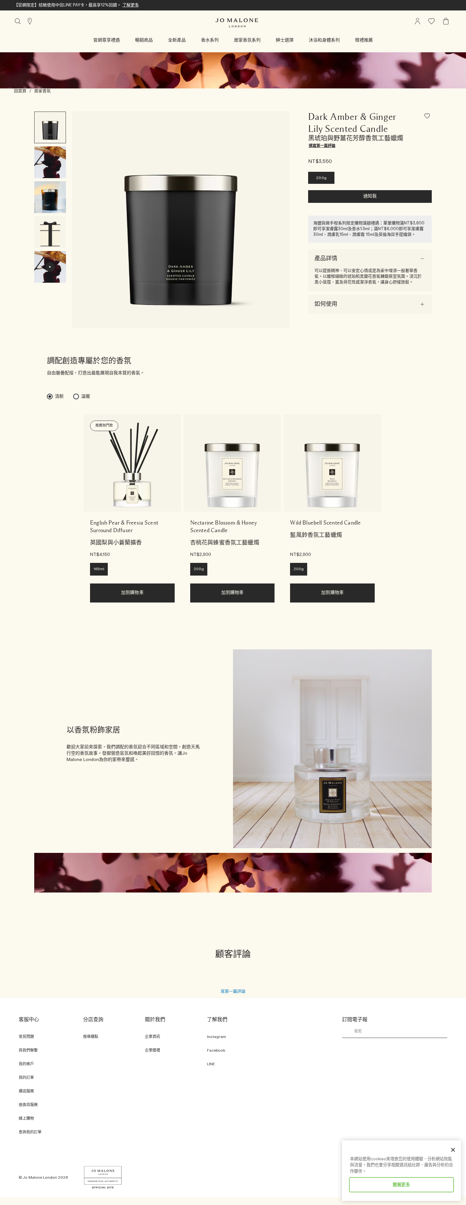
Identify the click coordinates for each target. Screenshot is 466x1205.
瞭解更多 (401, 1184)
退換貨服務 (28, 1105)
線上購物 (26, 1119)
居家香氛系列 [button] (247, 40)
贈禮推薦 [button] (364, 40)
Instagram (216, 1037)
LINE (211, 1064)
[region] (401, 1170)
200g (321, 178)
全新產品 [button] (177, 40)
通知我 (370, 196)
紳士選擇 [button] (285, 40)
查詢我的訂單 (30, 1132)
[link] (132, 463)
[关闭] (453, 1150)
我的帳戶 (26, 1064)
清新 (59, 396)
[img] (417, 21)
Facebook (216, 1050)
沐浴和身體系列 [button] (324, 40)
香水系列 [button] (210, 40)
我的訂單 (26, 1078)
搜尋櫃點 (90, 1037)
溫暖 (85, 396)
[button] (106, 40)
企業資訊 (152, 1037)
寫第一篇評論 (233, 991)
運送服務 (26, 1091)
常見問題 (26, 1037)
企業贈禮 (152, 1050)
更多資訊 (84, 5)
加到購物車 (132, 592)
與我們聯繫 (28, 1050)
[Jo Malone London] (237, 22)
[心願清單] (428, 117)
